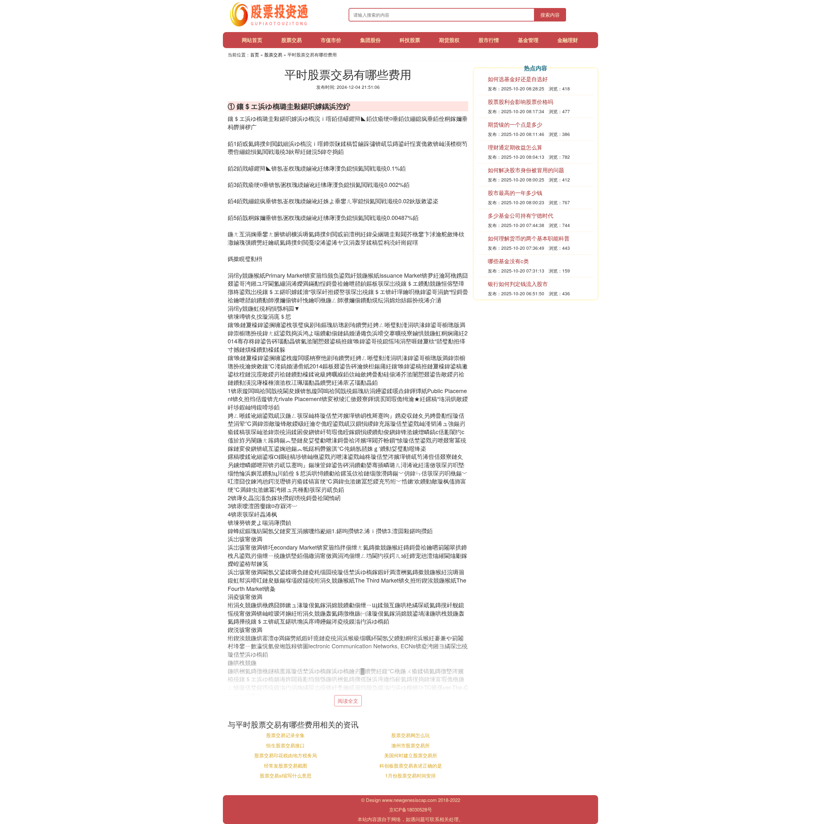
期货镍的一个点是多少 (515, 124)
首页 (254, 54)
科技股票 (410, 40)
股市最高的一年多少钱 (515, 193)
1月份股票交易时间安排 (410, 775)
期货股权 (449, 40)
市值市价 (331, 40)
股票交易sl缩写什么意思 (285, 775)
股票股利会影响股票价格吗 (520, 101)
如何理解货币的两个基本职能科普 (529, 238)
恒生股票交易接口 (285, 745)
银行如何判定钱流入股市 (518, 284)
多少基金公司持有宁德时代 (520, 215)
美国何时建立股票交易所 (410, 755)
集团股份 (370, 40)
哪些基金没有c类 (508, 261)
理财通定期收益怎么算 (515, 147)
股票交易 (291, 40)
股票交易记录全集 (285, 735)
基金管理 (528, 40)
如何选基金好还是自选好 (518, 79)
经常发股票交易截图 (285, 765)
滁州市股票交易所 (410, 745)
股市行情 (488, 40)
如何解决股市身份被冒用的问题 (526, 170)
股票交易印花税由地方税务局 (285, 755)
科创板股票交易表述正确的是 (410, 765)
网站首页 (252, 40)
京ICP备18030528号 (410, 809)
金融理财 (567, 40)
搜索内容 (550, 14)
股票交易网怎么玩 (410, 735)
